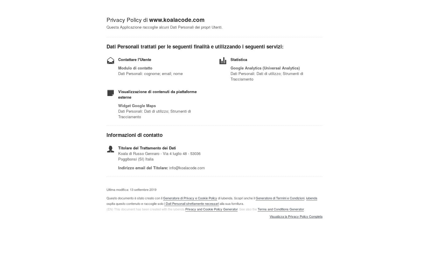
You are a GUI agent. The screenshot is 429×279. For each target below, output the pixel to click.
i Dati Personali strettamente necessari (191, 203)
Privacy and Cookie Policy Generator (211, 209)
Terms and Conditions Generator (281, 209)
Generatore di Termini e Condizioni (280, 198)
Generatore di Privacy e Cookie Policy (190, 198)
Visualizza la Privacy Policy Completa (296, 216)
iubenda (311, 198)
